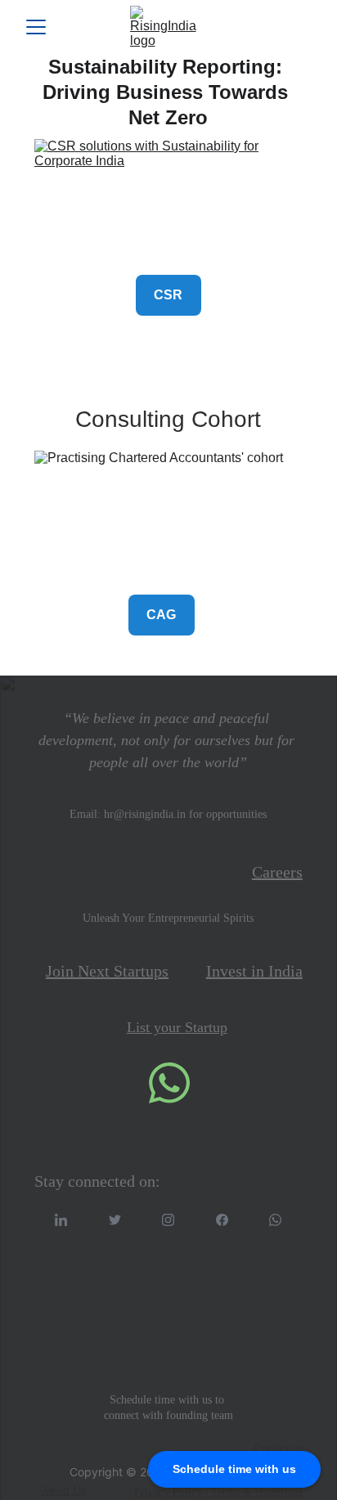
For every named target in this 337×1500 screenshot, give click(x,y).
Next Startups (123, 971)
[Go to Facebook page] (222, 1220)
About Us (63, 1490)
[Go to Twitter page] (115, 1220)
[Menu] (36, 27)
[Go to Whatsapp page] (275, 1220)
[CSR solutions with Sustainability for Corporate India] (168, 200)
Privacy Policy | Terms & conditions (218, 1492)
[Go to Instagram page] (168, 1220)
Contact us (278, 1448)
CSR (168, 295)
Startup (206, 1027)
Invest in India (254, 971)
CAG (161, 615)
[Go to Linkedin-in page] (61, 1220)
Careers (277, 872)
